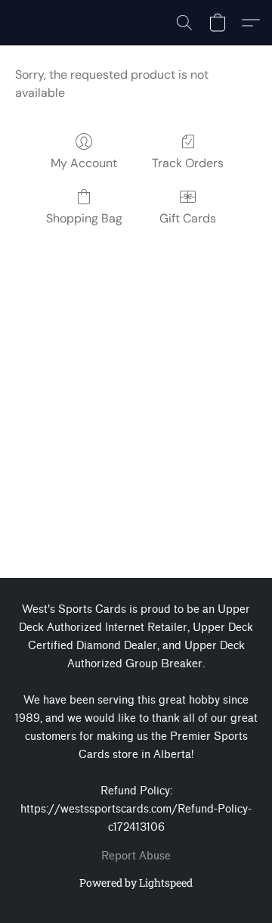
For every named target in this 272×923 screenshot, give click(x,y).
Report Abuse (136, 856)
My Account (84, 163)
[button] (184, 22)
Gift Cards (187, 218)
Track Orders (188, 163)
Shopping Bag (84, 218)
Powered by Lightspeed (136, 882)
